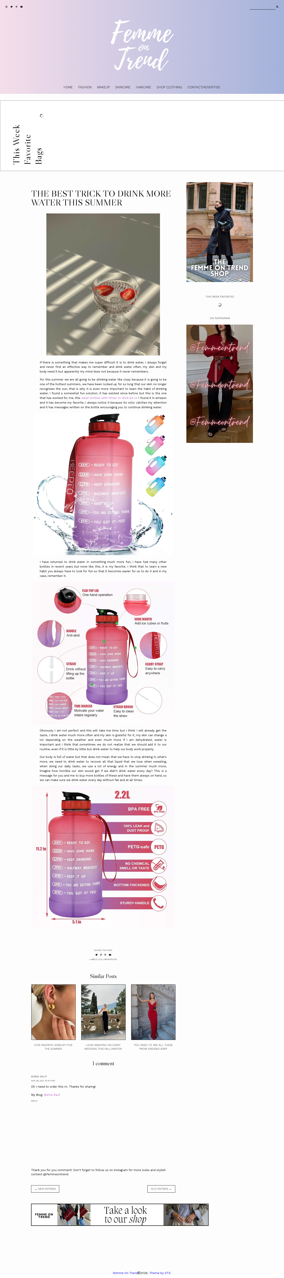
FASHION (85, 87)
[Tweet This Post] (96, 955)
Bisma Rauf (39, 1076)
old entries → (161, 1188)
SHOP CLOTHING (169, 87)
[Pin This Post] (105, 955)
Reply (34, 1101)
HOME (68, 87)
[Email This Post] (110, 955)
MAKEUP (103, 87)
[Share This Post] (101, 955)
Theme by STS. (160, 1273)
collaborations (107, 959)
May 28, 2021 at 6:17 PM (43, 1080)
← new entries (45, 1188)
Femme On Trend (125, 1273)
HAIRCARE (143, 87)
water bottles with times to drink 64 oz (109, 398)
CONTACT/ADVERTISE (203, 87)
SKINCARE (122, 87)
